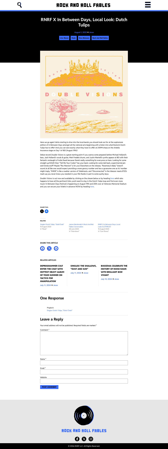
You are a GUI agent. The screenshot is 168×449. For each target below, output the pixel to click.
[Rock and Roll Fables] (83, 5)
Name (43, 359)
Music (74, 38)
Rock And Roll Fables (100, 38)
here (112, 178)
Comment (44, 330)
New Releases (84, 38)
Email (43, 368)
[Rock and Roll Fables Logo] (84, 419)
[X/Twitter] (84, 439)
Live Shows (64, 38)
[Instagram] (91, 439)
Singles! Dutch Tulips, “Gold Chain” (52, 224)
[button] (19, 5)
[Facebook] (77, 439)
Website (43, 377)
